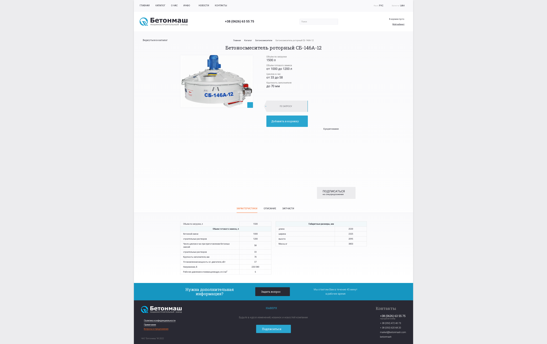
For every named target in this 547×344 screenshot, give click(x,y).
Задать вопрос (271, 291)
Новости (204, 5)
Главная (145, 5)
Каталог (160, 5)
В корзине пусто (396, 19)
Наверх (271, 308)
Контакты (221, 5)
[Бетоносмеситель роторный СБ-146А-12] (216, 81)
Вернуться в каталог (155, 40)
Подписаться (272, 329)
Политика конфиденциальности (159, 320)
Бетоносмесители (263, 40)
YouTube (273, 341)
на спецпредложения (334, 193)
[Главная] (164, 21)
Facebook (268, 341)
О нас (174, 5)
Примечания (150, 324)
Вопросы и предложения (156, 329)
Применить (335, 21)
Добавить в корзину (285, 121)
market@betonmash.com (393, 332)
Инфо (186, 5)
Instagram (278, 341)
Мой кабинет (398, 24)
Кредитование (331, 128)
